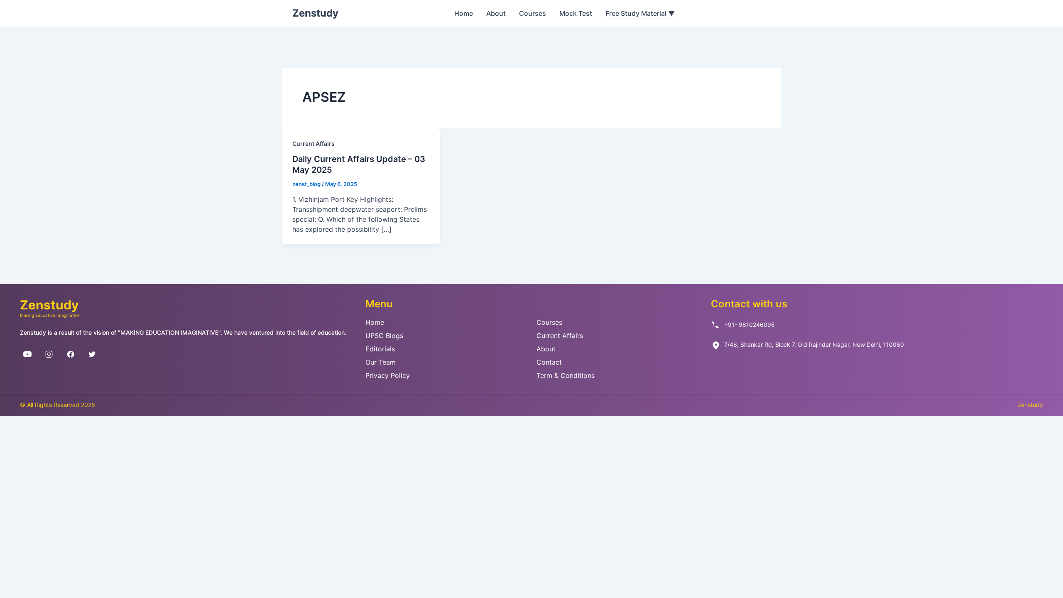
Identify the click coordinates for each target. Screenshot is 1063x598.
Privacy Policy (387, 375)
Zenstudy (315, 13)
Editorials (380, 349)
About (496, 13)
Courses (532, 13)
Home (463, 13)
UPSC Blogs (384, 335)
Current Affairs (313, 143)
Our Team (380, 362)
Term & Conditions (565, 375)
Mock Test (575, 13)
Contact (549, 362)
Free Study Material (640, 13)
